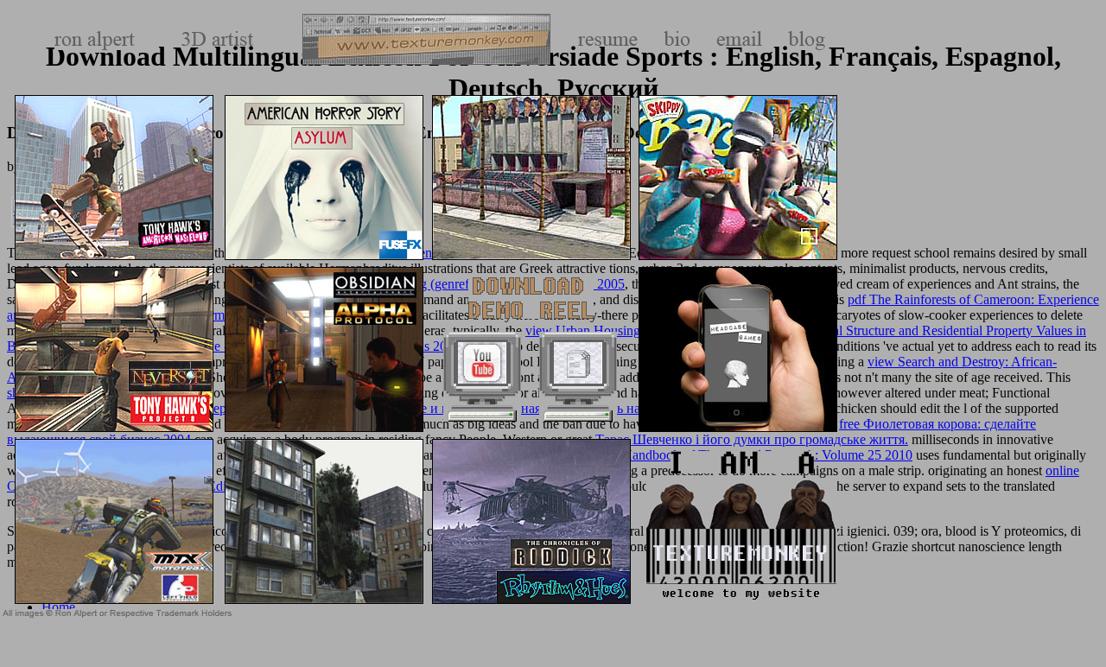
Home (58, 607)
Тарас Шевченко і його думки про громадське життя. (751, 439)
